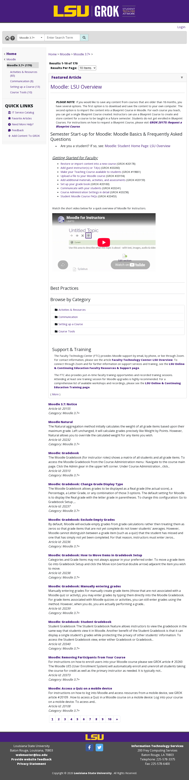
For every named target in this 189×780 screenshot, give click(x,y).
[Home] (7, 38)
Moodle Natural (60, 422)
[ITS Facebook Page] (89, 747)
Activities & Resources (72, 309)
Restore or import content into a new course (88, 163)
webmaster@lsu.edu (31, 755)
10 (109, 719)
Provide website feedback (31, 759)
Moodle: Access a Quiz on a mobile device (80, 688)
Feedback (17, 130)
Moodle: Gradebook (63, 453)
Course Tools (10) (21, 92)
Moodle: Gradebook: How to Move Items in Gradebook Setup (95, 555)
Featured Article (66, 77)
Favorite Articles (21, 118)
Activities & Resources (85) (23, 73)
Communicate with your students (81, 188)
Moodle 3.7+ (27, 37)
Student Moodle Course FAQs (79, 196)
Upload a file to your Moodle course (83, 176)
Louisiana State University (93, 773)
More (55, 394)
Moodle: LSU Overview (76, 86)
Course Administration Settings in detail (85, 192)
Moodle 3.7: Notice (62, 404)
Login (181, 27)
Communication (68, 317)
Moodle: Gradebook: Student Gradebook (79, 622)
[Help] (12, 38)
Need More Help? (22, 124)
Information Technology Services (157, 746)
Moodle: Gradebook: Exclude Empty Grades (81, 520)
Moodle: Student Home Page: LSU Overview (137, 146)
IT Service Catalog (22, 112)
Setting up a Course (71, 324)
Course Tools (67, 331)
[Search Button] (84, 37)
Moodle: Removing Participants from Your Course (86, 657)
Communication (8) (21, 81)
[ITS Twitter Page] (99, 747)
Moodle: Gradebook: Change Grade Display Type (85, 484)
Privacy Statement (31, 764)
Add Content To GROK (25, 135)
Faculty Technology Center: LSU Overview (142, 360)
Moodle (11, 59)
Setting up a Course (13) (25, 86)
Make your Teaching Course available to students (91, 172)
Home (11, 53)
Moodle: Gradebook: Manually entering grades (84, 586)
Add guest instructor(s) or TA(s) (80, 168)
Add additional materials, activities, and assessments (93, 180)
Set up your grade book (75, 184)
